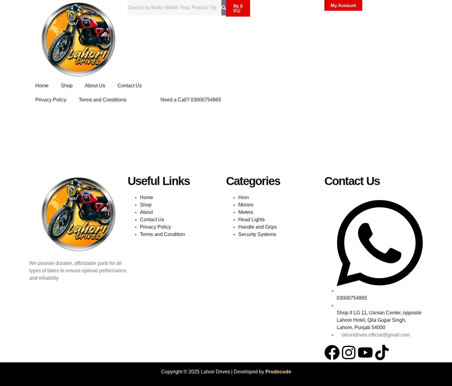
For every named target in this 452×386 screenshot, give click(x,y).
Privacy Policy (50, 99)
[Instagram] (348, 352)
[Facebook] (332, 352)
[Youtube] (365, 352)
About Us (95, 85)
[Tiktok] (382, 352)
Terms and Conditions (102, 99)
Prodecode (278, 371)
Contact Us (129, 85)
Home (42, 85)
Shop (67, 85)
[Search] (223, 7)
